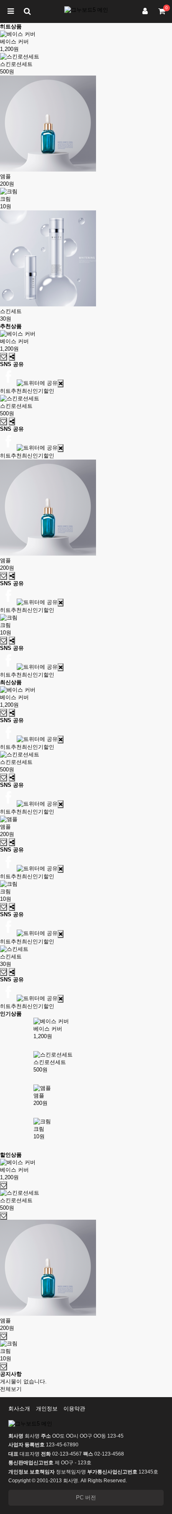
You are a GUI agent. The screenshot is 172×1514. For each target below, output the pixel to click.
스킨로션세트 (16, 64)
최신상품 (11, 682)
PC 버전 (86, 1497)
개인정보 (47, 1408)
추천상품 (11, 326)
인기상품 (11, 1014)
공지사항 (11, 1374)
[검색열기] (27, 11)
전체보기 (11, 1389)
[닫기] (60, 383)
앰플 (5, 176)
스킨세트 (11, 311)
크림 (5, 199)
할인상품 (11, 1155)
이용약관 (74, 1408)
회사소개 (19, 1408)
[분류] (10, 11)
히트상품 (11, 26)
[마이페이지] (145, 11)
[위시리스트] (3, 357)
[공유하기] (12, 357)
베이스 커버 (14, 41)
